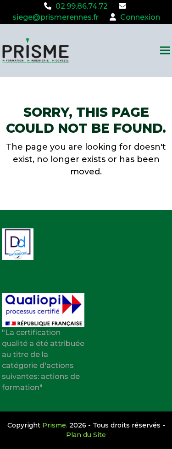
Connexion (140, 17)
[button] (165, 50)
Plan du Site (86, 435)
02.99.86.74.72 (81, 6)
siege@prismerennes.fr (55, 17)
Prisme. (54, 425)
